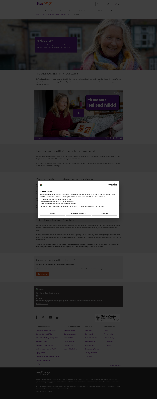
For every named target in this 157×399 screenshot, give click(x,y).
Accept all (104, 213)
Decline (52, 213)
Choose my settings (77, 213)
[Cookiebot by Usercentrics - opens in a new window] (109, 185)
